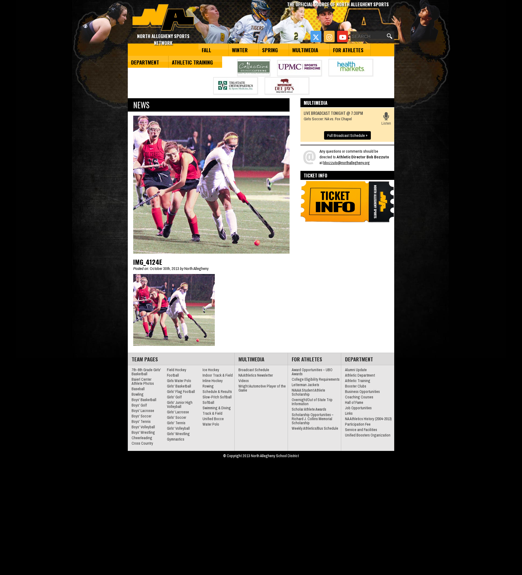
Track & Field (212, 413)
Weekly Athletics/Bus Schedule (315, 428)
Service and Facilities (361, 429)
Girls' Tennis (176, 422)
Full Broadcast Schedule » (347, 135)
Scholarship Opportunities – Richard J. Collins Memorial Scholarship (313, 418)
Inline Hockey (213, 380)
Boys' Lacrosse (143, 410)
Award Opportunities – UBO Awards (312, 371)
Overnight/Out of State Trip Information (312, 401)
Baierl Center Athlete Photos (143, 381)
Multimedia (305, 50)
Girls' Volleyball (178, 428)
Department (145, 62)
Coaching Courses (359, 397)
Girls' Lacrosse (178, 412)
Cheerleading (142, 437)
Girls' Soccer (176, 417)
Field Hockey (176, 369)
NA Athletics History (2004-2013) (368, 418)
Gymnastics (175, 439)
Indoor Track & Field (218, 375)
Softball (208, 402)
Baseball (138, 388)
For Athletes (348, 50)
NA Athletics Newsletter (255, 375)
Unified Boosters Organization (367, 435)
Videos (243, 380)
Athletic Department (360, 375)
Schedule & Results (217, 391)
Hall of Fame (354, 402)
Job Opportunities (358, 407)
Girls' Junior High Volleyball (179, 404)
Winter (240, 50)
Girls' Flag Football (181, 391)
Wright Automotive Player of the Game (262, 388)
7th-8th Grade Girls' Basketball (146, 371)
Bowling (138, 394)
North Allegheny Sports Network (163, 17)
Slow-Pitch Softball (217, 397)
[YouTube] (342, 36)
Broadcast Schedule (253, 369)
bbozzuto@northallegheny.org (346, 162)
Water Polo (211, 424)
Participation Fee (358, 424)
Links (349, 413)
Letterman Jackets (305, 384)
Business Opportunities (362, 391)
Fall (206, 50)
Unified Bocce (213, 418)
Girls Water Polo (179, 380)
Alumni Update (356, 369)
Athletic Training (192, 62)
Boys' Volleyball (143, 427)
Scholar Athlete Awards (309, 409)
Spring (270, 50)
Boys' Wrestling (143, 432)
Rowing (208, 386)
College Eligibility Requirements (316, 379)
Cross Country (142, 443)
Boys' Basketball (144, 399)
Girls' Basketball (179, 386)
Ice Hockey (211, 369)
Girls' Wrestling (178, 433)
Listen (386, 123)
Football (173, 375)
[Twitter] (315, 36)
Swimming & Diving (217, 407)
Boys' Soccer (141, 416)
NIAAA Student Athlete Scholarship (308, 392)
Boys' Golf (139, 405)
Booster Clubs (355, 386)
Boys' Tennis (141, 421)
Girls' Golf (174, 397)
